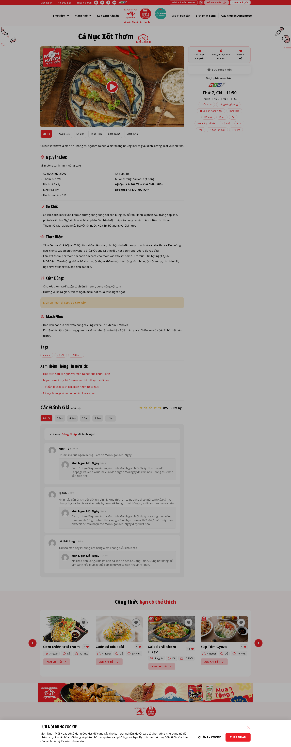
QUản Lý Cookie (209, 737)
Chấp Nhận (238, 737)
